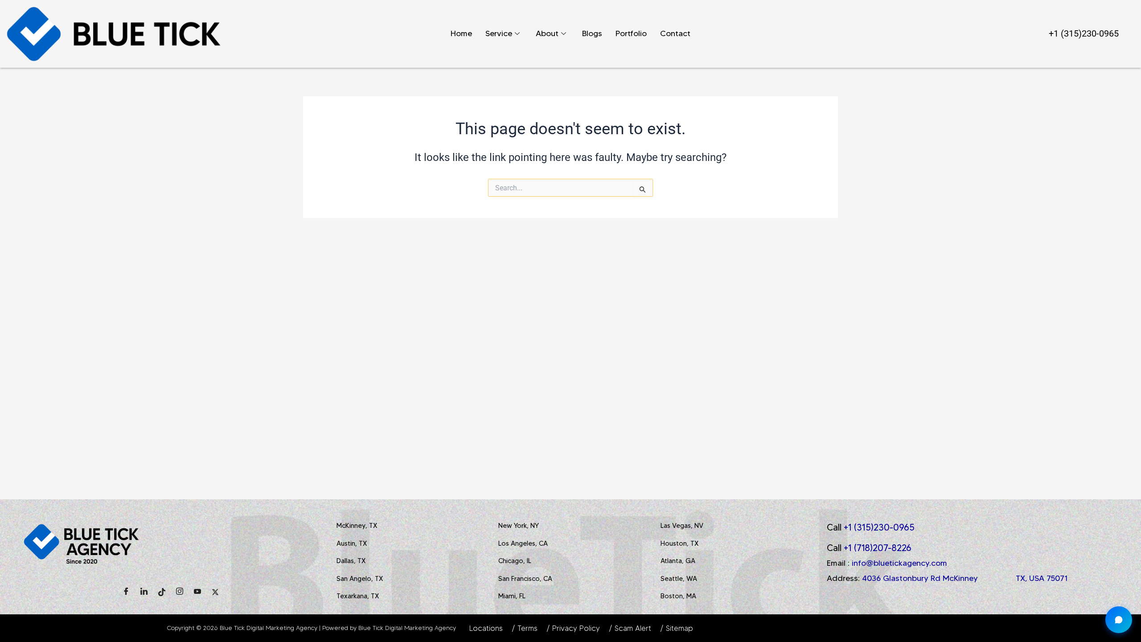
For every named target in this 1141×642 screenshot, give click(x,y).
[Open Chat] (1118, 619)
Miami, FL (511, 596)
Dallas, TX (351, 561)
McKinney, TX (357, 526)
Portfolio (631, 33)
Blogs (592, 33)
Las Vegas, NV (682, 526)
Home (461, 33)
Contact (675, 33)
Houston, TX (679, 543)
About (547, 33)
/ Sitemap (676, 628)
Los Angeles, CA (523, 543)
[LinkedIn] (144, 592)
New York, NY (518, 526)
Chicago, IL (514, 561)
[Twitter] (215, 592)
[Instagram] (179, 592)
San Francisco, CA (525, 579)
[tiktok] (161, 592)
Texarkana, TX (358, 596)
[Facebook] (126, 592)
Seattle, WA (679, 579)
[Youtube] (197, 592)
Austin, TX (352, 543)
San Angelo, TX (360, 579)
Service (498, 33)
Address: (947, 578)
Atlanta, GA (678, 561)
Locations (486, 628)
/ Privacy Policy (573, 628)
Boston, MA (678, 596)
